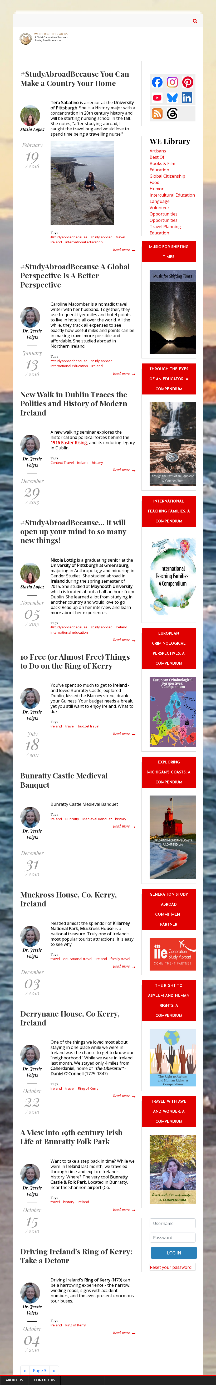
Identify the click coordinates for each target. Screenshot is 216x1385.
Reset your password (171, 1267)
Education (159, 170)
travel (120, 237)
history (97, 462)
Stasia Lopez (32, 129)
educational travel (77, 958)
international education (84, 242)
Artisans (158, 151)
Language (160, 201)
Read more (124, 249)
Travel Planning (165, 226)
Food (154, 182)
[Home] (44, 39)
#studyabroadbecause (69, 237)
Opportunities (164, 220)
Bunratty (72, 819)
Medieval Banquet (97, 819)
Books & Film (162, 163)
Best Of (157, 157)
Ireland (56, 242)
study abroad (101, 237)
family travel (120, 958)
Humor (157, 189)
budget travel (88, 726)
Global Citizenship (167, 176)
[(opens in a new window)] (157, 81)
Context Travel (62, 462)
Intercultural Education (172, 195)
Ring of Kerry (88, 1088)
